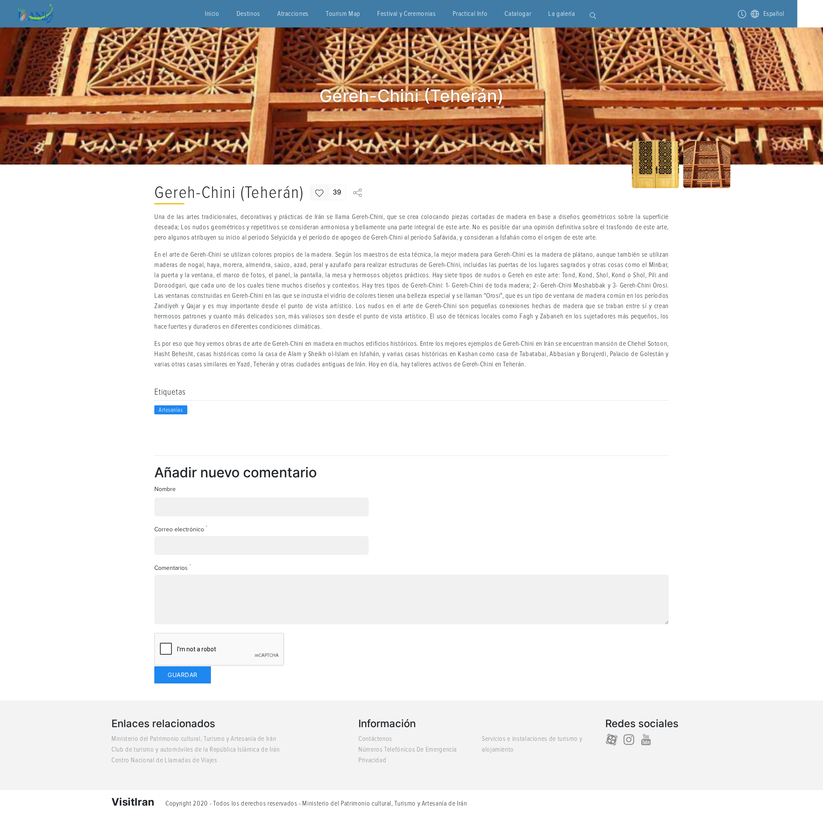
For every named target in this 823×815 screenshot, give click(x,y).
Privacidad (372, 760)
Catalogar (518, 13)
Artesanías (171, 409)
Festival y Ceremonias (406, 13)
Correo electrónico (180, 529)
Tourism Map (343, 13)
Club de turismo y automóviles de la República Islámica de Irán (195, 749)
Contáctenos (375, 738)
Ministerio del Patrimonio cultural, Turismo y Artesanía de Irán (193, 738)
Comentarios (172, 567)
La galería (561, 13)
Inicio (212, 13)
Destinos (248, 13)
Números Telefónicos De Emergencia (407, 749)
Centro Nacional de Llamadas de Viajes (164, 760)
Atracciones (293, 13)
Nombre (165, 489)
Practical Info (470, 13)
